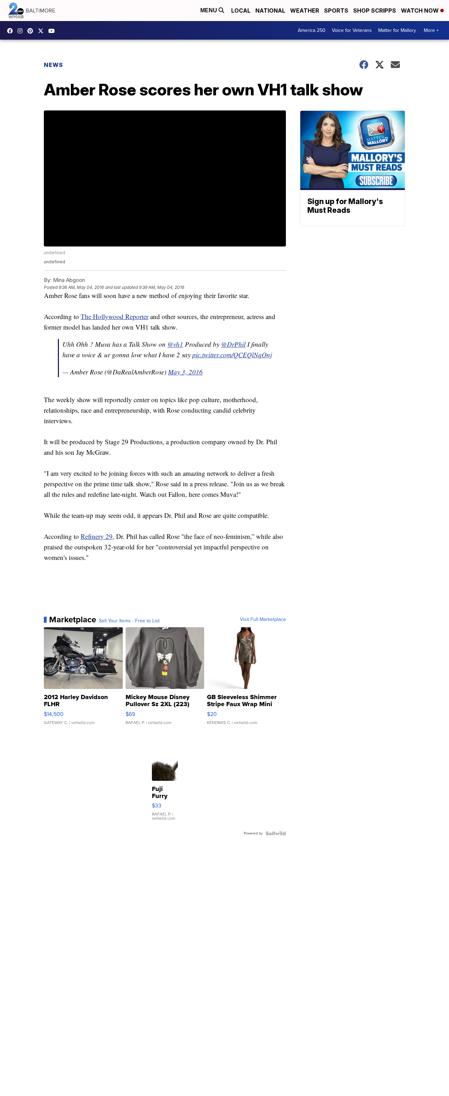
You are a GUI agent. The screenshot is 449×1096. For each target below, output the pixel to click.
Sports (336, 10)
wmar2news (22, 31)
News (53, 64)
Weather (304, 10)
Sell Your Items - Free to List (129, 620)
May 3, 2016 (185, 371)
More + (431, 30)
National (270, 10)
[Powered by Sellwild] (276, 833)
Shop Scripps (374, 10)
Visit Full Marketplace (263, 619)
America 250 (312, 30)
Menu (209, 10)
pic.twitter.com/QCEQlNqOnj (232, 354)
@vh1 (175, 344)
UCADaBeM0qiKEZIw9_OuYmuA (53, 31)
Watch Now (420, 10)
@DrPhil (233, 344)
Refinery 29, (97, 536)
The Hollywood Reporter (114, 316)
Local (240, 10)
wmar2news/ (11, 31)
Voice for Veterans (352, 30)
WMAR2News (31, 31)
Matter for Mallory (397, 30)
